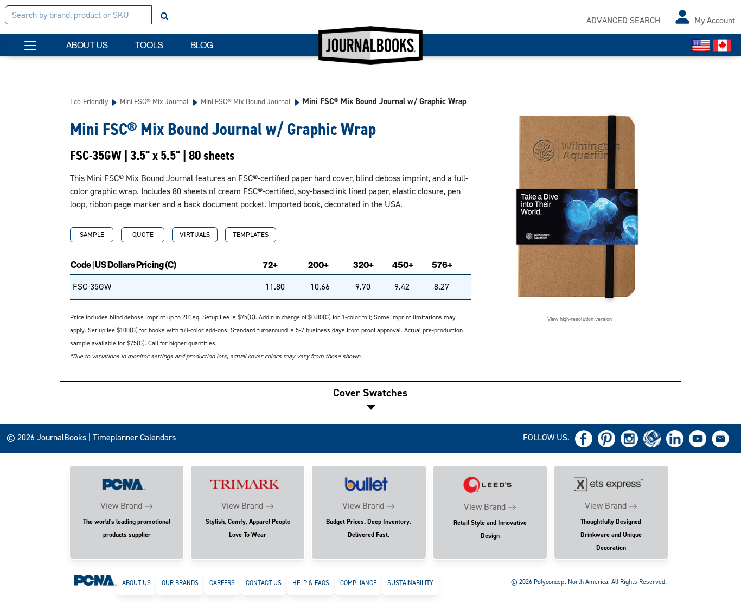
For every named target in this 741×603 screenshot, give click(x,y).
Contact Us (264, 583)
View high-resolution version (579, 319)
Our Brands (180, 583)
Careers (222, 583)
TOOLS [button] (149, 45)
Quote (143, 234)
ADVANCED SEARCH (623, 20)
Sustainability (410, 583)
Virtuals (195, 234)
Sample (92, 234)
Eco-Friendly (89, 101)
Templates (251, 234)
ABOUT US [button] (87, 45)
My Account (714, 20)
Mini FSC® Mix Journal (154, 101)
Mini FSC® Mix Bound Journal (246, 101)
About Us (136, 583)
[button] (30, 45)
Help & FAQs (310, 583)
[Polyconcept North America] (95, 579)
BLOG (201, 45)
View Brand (121, 505)
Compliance (358, 583)
